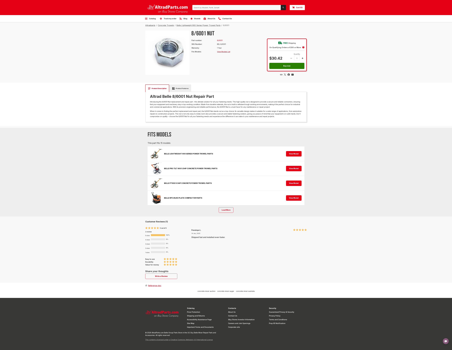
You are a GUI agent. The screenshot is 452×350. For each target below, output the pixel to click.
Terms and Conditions (278, 320)
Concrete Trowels (166, 25)
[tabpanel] (226, 106)
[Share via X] (285, 74)
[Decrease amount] (291, 58)
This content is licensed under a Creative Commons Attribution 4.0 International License (179, 340)
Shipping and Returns (196, 316)
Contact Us (232, 316)
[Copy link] (281, 74)
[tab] (157, 88)
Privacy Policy (274, 316)
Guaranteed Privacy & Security (281, 312)
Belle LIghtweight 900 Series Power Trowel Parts (198, 25)
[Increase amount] (302, 58)
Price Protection (193, 312)
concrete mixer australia (245, 291)
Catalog (152, 19)
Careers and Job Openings (239, 323)
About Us (232, 312)
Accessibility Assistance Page (199, 320)
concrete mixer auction (206, 291)
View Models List (223, 52)
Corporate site (234, 327)
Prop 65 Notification (277, 323)
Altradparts (150, 25)
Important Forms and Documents (200, 327)
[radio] (146, 228)
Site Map (190, 323)
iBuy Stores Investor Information (241, 320)
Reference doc (154, 285)
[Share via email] (292, 74)
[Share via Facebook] (288, 74)
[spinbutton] (297, 58)
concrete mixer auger (225, 291)
